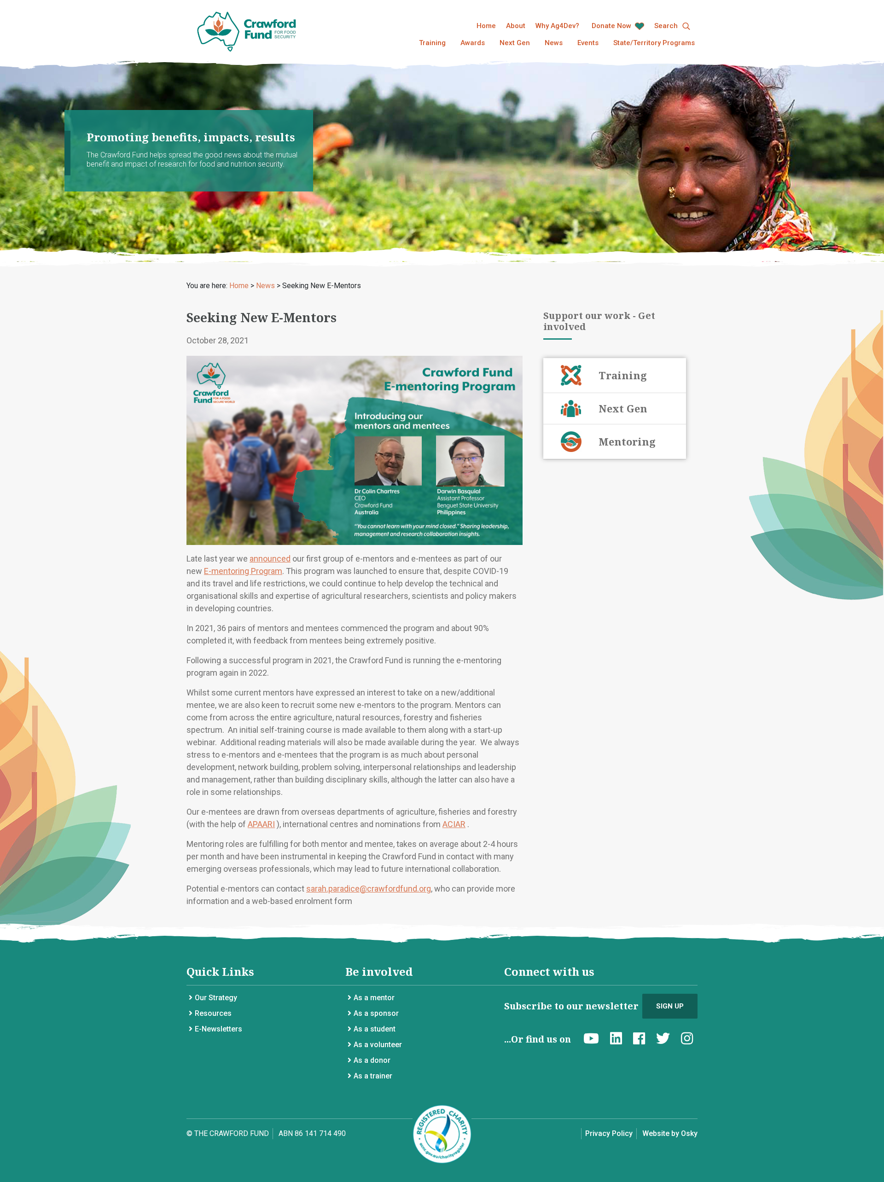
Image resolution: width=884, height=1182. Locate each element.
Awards (472, 43)
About (515, 26)
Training (432, 43)
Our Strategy (216, 997)
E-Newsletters (218, 1029)
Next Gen (515, 43)
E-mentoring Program (243, 571)
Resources (213, 1013)
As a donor (372, 1060)
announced (270, 558)
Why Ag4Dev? (557, 26)
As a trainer (373, 1076)
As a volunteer (378, 1044)
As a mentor (374, 997)
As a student (374, 1029)
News (554, 43)
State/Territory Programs (654, 43)
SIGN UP (670, 1006)
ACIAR (453, 824)
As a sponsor (376, 1013)
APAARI (261, 824)
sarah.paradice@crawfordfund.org (368, 888)
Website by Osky (670, 1133)
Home (486, 26)
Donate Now (612, 26)
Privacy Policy (609, 1133)
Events (588, 43)
